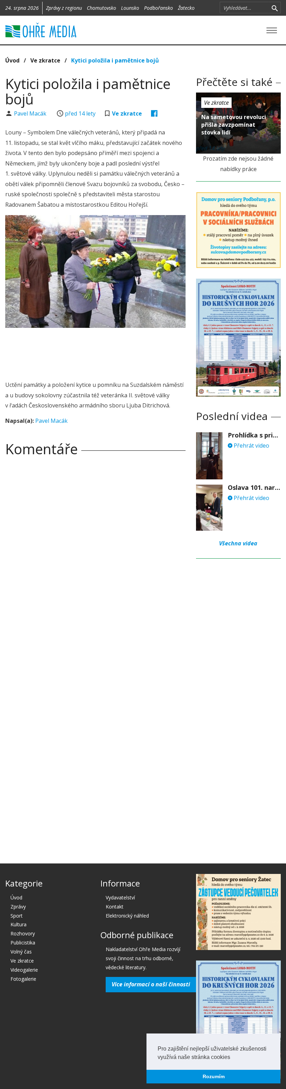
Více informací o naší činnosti (151, 984)
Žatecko (186, 8)
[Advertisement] (132, 352)
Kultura (18, 924)
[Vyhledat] (274, 7)
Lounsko (130, 8)
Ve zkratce (45, 60)
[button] (233, 1058)
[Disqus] (95, 559)
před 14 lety (80, 113)
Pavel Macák (31, 113)
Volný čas (21, 951)
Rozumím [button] (214, 1076)
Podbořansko (158, 8)
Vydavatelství (120, 897)
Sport (16, 915)
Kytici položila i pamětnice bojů (115, 60)
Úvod (12, 60)
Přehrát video (250, 445)
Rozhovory (22, 933)
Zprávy (18, 906)
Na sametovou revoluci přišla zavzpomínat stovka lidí (233, 124)
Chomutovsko (101, 8)
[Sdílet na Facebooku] (154, 113)
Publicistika (22, 942)
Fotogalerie (23, 979)
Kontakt (114, 906)
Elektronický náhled (127, 915)
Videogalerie (24, 969)
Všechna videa (238, 543)
